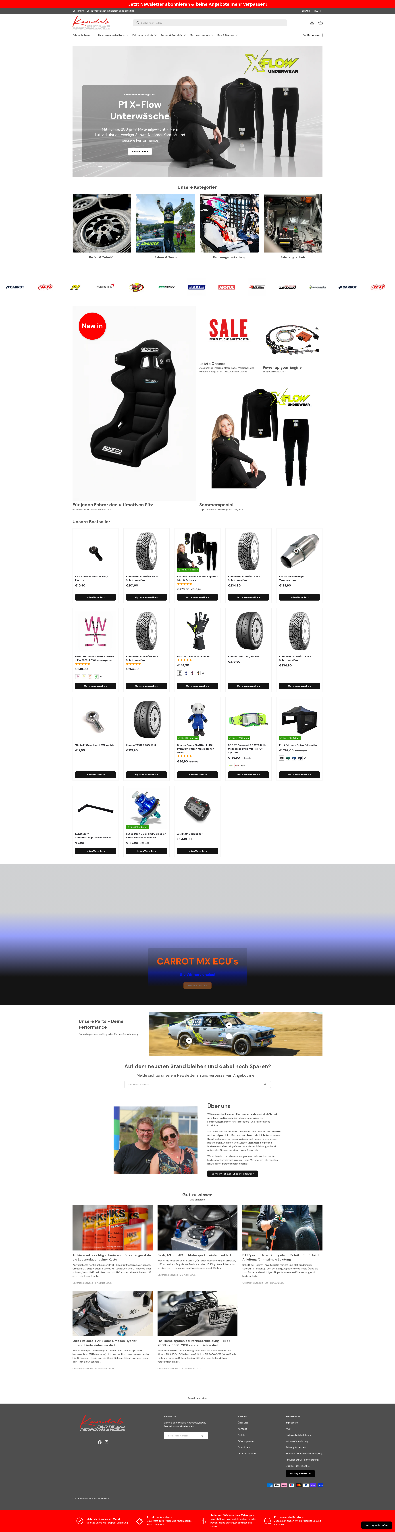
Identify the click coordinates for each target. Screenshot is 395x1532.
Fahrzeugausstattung (111, 35)
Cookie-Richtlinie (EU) (298, 1465)
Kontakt (242, 1428)
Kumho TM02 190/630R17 (243, 656)
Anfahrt (242, 1435)
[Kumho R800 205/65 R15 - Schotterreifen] (146, 631)
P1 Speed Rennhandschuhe (193, 656)
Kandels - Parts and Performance (94, 1498)
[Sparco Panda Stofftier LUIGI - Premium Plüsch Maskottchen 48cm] (197, 719)
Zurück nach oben (197, 1398)
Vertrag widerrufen (300, 1473)
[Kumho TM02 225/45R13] (146, 719)
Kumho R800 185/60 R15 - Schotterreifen (244, 578)
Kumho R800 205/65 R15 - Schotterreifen (142, 658)
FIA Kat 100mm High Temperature (291, 578)
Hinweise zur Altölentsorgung (302, 1459)
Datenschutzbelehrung (299, 1435)
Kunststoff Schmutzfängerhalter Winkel (93, 835)
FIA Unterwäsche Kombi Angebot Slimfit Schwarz (197, 578)
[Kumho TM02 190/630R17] (248, 631)
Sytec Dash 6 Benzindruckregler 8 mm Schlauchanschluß (146, 835)
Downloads (244, 1447)
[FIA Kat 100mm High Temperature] (299, 551)
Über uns (243, 1422)
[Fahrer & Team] (165, 223)
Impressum (292, 1422)
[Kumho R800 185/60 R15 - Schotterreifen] (248, 551)
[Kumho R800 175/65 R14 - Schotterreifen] (146, 551)
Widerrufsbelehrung (297, 1441)
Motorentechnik (200, 35)
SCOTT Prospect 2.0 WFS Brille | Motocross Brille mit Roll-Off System (247, 748)
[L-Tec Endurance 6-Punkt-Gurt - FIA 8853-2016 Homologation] (95, 631)
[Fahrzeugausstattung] (229, 223)
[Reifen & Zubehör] (102, 223)
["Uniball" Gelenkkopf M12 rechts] (95, 719)
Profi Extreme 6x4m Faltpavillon (298, 745)
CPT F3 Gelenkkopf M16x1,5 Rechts (91, 578)
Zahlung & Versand (296, 1447)
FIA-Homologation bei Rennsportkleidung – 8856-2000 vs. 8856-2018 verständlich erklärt (195, 1343)
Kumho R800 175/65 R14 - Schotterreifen (142, 578)
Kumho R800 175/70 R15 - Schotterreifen (295, 658)
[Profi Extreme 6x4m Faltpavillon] (299, 719)
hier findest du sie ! (101, 10)
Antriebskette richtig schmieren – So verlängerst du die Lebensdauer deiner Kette (112, 1257)
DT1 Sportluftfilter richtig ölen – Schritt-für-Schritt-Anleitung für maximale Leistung (281, 1257)
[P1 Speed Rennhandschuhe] (197, 631)
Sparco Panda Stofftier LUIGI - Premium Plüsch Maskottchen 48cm (195, 748)
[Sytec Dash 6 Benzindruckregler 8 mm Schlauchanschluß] (146, 808)
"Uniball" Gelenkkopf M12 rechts (94, 745)
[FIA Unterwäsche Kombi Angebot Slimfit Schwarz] (197, 551)
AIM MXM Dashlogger (190, 833)
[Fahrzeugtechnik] (293, 223)
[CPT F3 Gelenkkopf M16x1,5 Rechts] (95, 551)
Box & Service (225, 35)
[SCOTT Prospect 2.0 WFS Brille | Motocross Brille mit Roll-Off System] (248, 719)
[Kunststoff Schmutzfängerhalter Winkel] (95, 808)
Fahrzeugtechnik (142, 35)
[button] (320, 22)
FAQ (316, 10)
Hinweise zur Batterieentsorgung (304, 1453)
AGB (288, 1428)
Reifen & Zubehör (171, 35)
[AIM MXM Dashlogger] (197, 808)
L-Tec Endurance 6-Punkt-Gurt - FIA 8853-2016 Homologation (94, 658)
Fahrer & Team (82, 35)
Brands (306, 10)
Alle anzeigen (197, 1199)
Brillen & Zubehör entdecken (140, 151)
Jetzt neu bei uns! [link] (197, 985)
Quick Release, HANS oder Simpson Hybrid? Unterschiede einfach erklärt (105, 1343)
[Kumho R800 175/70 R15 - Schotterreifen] (299, 631)
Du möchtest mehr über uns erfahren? (233, 1173)
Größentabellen (247, 1453)
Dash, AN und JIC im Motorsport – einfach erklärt (194, 1255)
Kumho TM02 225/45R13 (141, 745)
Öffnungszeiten (246, 1441)
